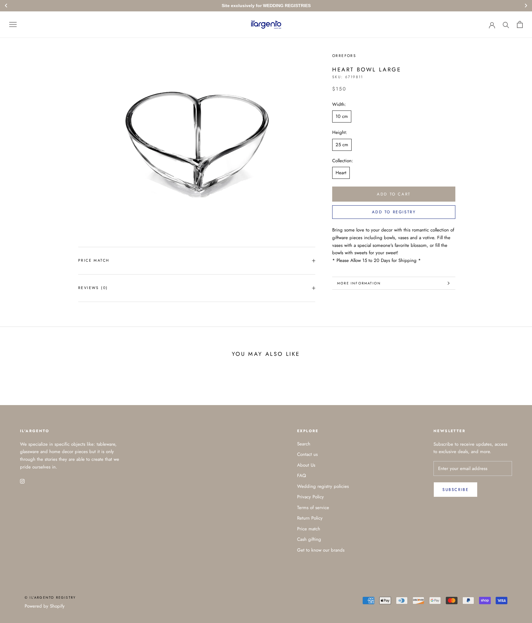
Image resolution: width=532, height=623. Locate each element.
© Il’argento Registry (50, 597)
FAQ (301, 475)
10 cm (342, 116)
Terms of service (313, 507)
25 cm (342, 144)
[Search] (506, 24)
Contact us (307, 454)
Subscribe (455, 489)
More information (359, 283)
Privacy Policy (310, 496)
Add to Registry (394, 212)
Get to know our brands (321, 550)
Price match (93, 260)
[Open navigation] (13, 24)
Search (303, 443)
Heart (341, 173)
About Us (306, 465)
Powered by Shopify (45, 606)
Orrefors (344, 55)
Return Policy (310, 518)
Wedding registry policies (323, 486)
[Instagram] (22, 481)
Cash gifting (309, 539)
